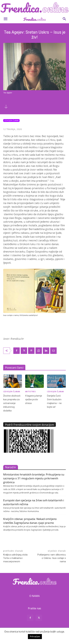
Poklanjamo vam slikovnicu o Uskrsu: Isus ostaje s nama (51, 558)
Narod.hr (10, 467)
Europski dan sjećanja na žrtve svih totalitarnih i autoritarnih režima (33, 502)
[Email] (53, 350)
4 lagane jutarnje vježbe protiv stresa (33, 399)
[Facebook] (16, 350)
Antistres (30, 391)
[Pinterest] (31, 350)
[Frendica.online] (34, 7)
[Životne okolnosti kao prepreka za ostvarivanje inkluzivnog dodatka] (12, 381)
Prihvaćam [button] (35, 636)
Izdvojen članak (11, 120)
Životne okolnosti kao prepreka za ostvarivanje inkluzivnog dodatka (11, 403)
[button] (5, 19)
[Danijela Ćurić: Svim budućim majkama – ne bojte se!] (56, 381)
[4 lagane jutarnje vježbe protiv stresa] (34, 381)
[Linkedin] (46, 350)
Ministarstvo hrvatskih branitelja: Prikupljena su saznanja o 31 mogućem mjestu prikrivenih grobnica (33, 478)
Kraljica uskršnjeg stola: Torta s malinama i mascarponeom (15, 558)
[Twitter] (24, 350)
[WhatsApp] (38, 350)
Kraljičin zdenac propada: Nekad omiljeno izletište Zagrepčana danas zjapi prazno (30, 521)
